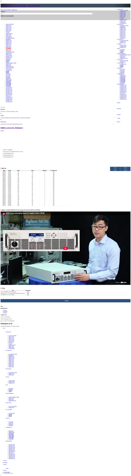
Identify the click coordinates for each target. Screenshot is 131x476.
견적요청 (118, 102)
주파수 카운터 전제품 (124, 60)
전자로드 (119, 43)
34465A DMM (122, 80)
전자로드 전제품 (123, 45)
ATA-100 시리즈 (123, 86)
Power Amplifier (120, 84)
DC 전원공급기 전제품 (124, 25)
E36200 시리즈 (123, 28)
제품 (118, 5)
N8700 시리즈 (122, 34)
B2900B (121, 66)
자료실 (118, 118)
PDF (28, 291)
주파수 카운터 (120, 59)
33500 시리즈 (122, 55)
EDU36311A (122, 26)
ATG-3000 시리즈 (123, 99)
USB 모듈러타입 (123, 23)
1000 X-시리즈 (123, 11)
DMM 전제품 (122, 74)
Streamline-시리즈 (123, 19)
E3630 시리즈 (122, 31)
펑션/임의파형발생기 (121, 53)
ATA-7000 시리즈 (123, 95)
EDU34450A (122, 78)
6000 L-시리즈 (123, 20)
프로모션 (125, 169)
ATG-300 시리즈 (123, 97)
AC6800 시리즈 (123, 41)
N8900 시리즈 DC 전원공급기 (12, 128)
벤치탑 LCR (122, 71)
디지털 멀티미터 (120, 73)
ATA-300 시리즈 (123, 89)
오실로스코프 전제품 (124, 10)
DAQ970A (122, 50)
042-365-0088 (7, 472)
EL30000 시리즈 (123, 46)
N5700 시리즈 (122, 33)
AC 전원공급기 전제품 (124, 40)
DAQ (118, 48)
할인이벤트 (119, 108)
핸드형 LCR (122, 70)
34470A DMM (8, 84)
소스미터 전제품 (123, 64)
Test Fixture (122, 72)
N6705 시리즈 (122, 38)
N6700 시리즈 (122, 36)
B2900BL (122, 65)
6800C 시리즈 (122, 42)
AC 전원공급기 (120, 39)
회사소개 (118, 121)
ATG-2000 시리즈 (123, 96)
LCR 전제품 (122, 69)
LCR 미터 (119, 68)
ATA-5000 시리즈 (123, 94)
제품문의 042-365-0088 (7, 16)
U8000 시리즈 (122, 32)
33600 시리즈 (122, 57)
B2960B (121, 67)
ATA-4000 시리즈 (123, 92)
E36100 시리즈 (123, 27)
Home (2, 9)
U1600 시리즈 (8, 35)
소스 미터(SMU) (120, 62)
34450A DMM (122, 77)
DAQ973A (122, 51)
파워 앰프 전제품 (123, 85)
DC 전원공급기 (120, 24)
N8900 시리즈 (122, 35)
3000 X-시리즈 (123, 13)
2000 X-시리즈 (123, 12)
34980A (121, 52)
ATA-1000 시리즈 (123, 87)
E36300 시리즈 (123, 29)
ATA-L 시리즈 (122, 93)
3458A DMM (122, 81)
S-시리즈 (121, 18)
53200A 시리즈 (123, 61)
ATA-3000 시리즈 (123, 90)
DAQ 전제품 (122, 49)
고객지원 (118, 114)
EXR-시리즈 (122, 17)
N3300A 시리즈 (123, 47)
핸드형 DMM (122, 82)
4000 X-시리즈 (8, 28)
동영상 (115, 169)
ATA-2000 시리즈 (123, 88)
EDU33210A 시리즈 (124, 58)
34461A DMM (122, 79)
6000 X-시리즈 (123, 16)
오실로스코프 (120, 9)
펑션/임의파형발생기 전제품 (125, 54)
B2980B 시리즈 (123, 76)
